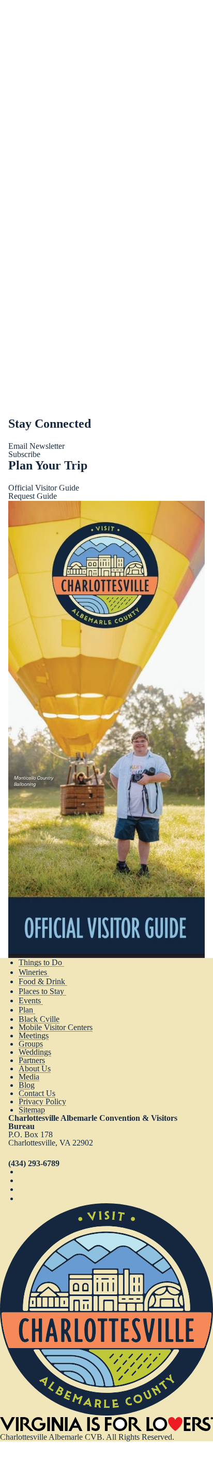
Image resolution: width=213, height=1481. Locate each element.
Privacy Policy (42, 1101)
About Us (35, 1068)
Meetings (34, 1035)
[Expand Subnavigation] (72, 962)
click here (80, 147)
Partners (32, 1060)
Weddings (35, 1052)
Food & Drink (43, 981)
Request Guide (32, 496)
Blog (27, 1085)
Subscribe (24, 454)
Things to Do (41, 962)
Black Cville (39, 1019)
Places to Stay (42, 991)
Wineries (34, 972)
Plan (27, 1009)
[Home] (106, 1412)
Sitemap (32, 1109)
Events (31, 1000)
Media (29, 1076)
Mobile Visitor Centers (56, 1027)
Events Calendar (34, 194)
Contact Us (37, 1093)
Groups (31, 1043)
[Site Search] (169, 21)
